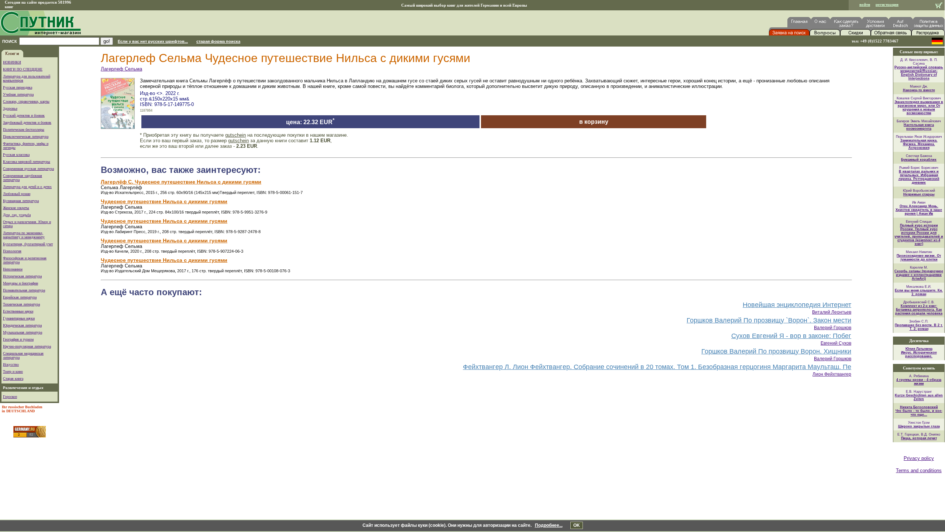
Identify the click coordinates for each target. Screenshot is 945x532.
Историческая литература (22, 276)
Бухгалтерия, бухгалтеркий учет (28, 244)
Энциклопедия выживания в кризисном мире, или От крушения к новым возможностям (918, 107)
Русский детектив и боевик (24, 115)
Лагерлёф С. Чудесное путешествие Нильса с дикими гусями (181, 182)
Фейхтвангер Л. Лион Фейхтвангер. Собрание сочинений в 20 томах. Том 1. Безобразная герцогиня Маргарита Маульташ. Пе (657, 367)
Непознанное (13, 269)
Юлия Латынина (919, 349)
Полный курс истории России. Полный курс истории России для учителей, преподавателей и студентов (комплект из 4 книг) (918, 235)
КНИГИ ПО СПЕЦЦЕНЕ (22, 69)
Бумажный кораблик (919, 159)
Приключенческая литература (25, 136)
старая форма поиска (218, 41)
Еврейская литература (20, 297)
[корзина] (938, 6)
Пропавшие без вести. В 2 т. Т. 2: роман (919, 327)
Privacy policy (919, 458)
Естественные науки (18, 311)
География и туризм (18, 339)
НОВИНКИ (12, 62)
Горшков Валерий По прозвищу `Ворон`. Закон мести (769, 320)
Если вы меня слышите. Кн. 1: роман (919, 292)
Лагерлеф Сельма (121, 69)
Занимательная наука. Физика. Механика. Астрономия (919, 144)
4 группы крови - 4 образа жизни (918, 381)
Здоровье (10, 108)
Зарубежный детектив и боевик (27, 122)
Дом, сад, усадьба (17, 215)
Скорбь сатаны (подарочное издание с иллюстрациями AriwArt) (918, 274)
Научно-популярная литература (27, 346)
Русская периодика (17, 87)
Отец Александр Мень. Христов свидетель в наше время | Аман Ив (919, 209)
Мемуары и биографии (20, 283)
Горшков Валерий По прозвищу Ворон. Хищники (776, 351)
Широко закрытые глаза (919, 426)
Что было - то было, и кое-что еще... (919, 412)
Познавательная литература (24, 290)
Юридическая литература (22, 325)
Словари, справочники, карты (26, 101)
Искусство (11, 364)
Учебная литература (18, 94)
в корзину (593, 122)
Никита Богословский (919, 407)
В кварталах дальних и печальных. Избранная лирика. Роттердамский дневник (918, 177)
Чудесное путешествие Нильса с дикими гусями (164, 201)
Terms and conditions (919, 470)
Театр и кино (13, 371)
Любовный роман (16, 194)
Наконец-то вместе (919, 90)
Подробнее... (549, 525)
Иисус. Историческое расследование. (919, 354)
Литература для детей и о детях (27, 187)
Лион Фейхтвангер (831, 374)
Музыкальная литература (22, 332)
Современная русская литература (28, 169)
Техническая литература (21, 304)
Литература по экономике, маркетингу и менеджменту (24, 235)
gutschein (235, 135)
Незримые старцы (919, 194)
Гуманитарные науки (19, 318)
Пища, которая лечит (919, 438)
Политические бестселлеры (23, 129)
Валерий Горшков (832, 327)
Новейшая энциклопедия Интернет (797, 304)
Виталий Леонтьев (831, 312)
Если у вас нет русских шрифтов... (153, 41)
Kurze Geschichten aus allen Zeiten (919, 397)
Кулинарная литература (21, 201)
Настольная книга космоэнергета (919, 126)
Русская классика (16, 155)
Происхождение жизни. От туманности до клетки (919, 257)
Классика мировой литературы (26, 162)
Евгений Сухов (836, 343)
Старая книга (13, 378)
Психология (12, 251)
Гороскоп (10, 397)
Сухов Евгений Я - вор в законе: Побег (791, 336)
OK (576, 525)
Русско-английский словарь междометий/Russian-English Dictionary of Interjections (918, 72)
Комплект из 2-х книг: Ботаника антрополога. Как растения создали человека (918, 309)
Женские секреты (16, 208)
